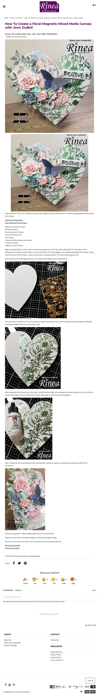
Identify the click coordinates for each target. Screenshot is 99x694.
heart (29, 34)
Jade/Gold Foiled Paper (14, 220)
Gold (24, 34)
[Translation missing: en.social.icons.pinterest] (25, 563)
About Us (7, 640)
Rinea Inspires (16, 18)
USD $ (90, 681)
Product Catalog (10, 645)
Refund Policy (56, 655)
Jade (34, 34)
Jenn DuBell (41, 34)
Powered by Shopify (22, 692)
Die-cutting (16, 34)
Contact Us (55, 640)
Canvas (8, 34)
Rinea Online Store (12, 548)
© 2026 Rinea (8, 692)
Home (6, 18)
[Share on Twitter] (19, 563)
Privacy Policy (56, 657)
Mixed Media (52, 34)
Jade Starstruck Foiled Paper (16, 223)
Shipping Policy (57, 652)
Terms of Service (57, 660)
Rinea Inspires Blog (12, 545)
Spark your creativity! (12, 643)
